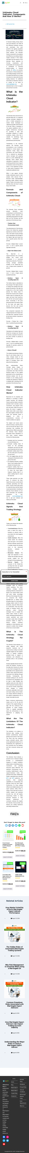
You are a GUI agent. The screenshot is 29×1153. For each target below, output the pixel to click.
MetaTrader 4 (14, 1087)
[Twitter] (7, 1140)
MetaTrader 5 (14, 1090)
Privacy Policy (23, 1087)
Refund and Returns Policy (22, 1096)
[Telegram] (4, 1140)
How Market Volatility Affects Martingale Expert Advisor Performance (14, 910)
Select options (7, 857)
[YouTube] (4, 1144)
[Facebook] (4, 1137)
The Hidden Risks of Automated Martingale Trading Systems (14, 949)
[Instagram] (7, 1137)
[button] (6, 825)
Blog (12, 1084)
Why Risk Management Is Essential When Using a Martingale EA (14, 966)
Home (12, 1082)
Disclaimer (22, 1084)
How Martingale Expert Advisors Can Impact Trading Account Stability (14, 1024)
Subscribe (14, 580)
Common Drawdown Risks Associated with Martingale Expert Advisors (15, 1005)
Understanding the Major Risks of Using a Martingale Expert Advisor (15, 1044)
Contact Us (13, 1096)
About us (22, 1105)
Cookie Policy (14, 1093)
